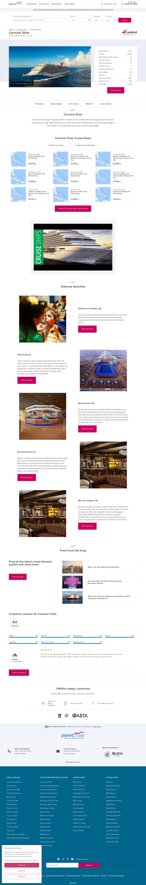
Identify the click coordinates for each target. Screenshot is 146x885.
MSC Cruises (77, 801)
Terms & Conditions (73, 875)
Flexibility (97, 16)
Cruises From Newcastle (48, 793)
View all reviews (19, 673)
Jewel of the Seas (112, 830)
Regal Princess (111, 789)
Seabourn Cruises (79, 823)
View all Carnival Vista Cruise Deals (73, 209)
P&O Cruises (77, 782)
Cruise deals (105, 104)
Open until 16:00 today (71, 751)
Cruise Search (12, 819)
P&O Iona (109, 782)
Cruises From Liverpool (48, 789)
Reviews (89, 104)
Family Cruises (12, 804)
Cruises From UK (46, 782)
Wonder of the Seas (113, 827)
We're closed (132, 2)
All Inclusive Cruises (14, 782)
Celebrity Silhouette (113, 812)
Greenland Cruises (46, 838)
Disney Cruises (78, 830)
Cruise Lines (44, 4)
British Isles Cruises (47, 816)
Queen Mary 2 (111, 797)
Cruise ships (22, 30)
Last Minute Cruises (14, 793)
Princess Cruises (79, 786)
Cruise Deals (31, 4)
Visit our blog (17, 577)
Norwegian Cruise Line (81, 793)
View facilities (87, 329)
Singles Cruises (12, 808)
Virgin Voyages (78, 808)
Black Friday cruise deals (16, 834)
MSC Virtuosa (111, 793)
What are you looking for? (22, 16)
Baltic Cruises (45, 834)
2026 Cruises (11, 823)
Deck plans (74, 104)
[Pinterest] (68, 860)
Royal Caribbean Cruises (81, 797)
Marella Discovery (112, 838)
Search (124, 20)
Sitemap (103, 875)
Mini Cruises (11, 797)
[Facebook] (59, 860)
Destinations (57, 4)
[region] (22, 864)
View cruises (116, 90)
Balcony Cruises (12, 812)
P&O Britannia (111, 819)
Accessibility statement (90, 875)
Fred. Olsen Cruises (80, 816)
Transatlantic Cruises (47, 808)
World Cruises (45, 812)
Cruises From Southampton (49, 786)
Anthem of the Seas (113, 786)
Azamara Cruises (79, 819)
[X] (64, 860)
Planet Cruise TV (82, 859)
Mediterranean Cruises (48, 797)
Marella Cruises (78, 804)
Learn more (97, 726)
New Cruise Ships (112, 842)
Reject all (22, 871)
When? (72, 16)
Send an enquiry (69, 754)
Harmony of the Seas (113, 816)
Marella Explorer (112, 823)
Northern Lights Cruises (48, 804)
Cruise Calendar (12, 801)
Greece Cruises (45, 823)
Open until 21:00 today (23, 751)
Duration (109, 16)
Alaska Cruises (45, 819)
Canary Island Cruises (47, 842)
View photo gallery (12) (23, 84)
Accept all (21, 865)
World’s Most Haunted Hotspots (18, 838)
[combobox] (41, 20)
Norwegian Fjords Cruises (49, 801)
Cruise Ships (69, 4)
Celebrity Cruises (79, 789)
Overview (39, 104)
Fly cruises (11, 830)
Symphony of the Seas (114, 801)
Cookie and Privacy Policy (55, 875)
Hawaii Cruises (45, 827)
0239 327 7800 (131, 4)
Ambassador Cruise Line (81, 827)
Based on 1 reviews (26, 36)
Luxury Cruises (12, 816)
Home (11, 30)
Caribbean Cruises (46, 845)
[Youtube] (73, 860)
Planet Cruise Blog (13, 789)
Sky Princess (110, 808)
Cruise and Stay (12, 827)
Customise (73, 883)
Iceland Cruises (45, 830)
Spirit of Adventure (112, 834)
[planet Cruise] (15, 3)
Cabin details (56, 104)
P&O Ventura (110, 804)
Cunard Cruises (78, 812)
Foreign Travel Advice (116, 875)
